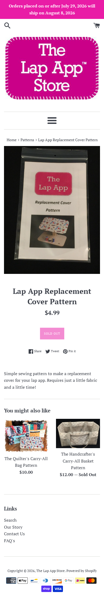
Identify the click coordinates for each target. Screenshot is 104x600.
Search (10, 520)
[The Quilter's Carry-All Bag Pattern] (26, 436)
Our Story (13, 527)
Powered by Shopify (81, 571)
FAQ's (9, 541)
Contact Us (14, 534)
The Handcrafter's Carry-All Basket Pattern (78, 461)
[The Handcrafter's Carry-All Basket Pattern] (78, 433)
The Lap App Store (50, 571)
